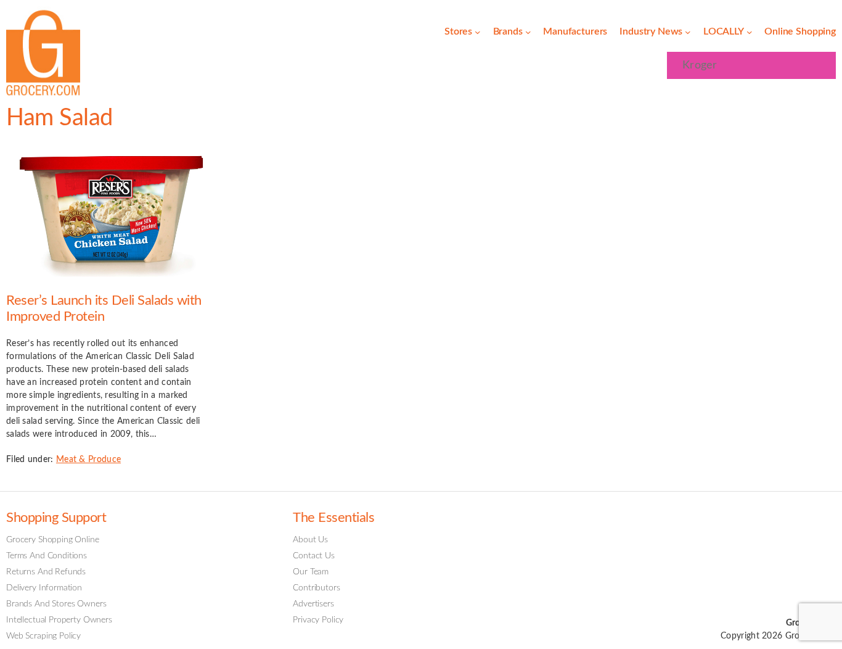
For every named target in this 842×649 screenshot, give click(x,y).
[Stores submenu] (478, 32)
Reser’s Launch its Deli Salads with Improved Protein (104, 308)
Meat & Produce (88, 459)
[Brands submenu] (528, 32)
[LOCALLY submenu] (749, 32)
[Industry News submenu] (688, 32)
